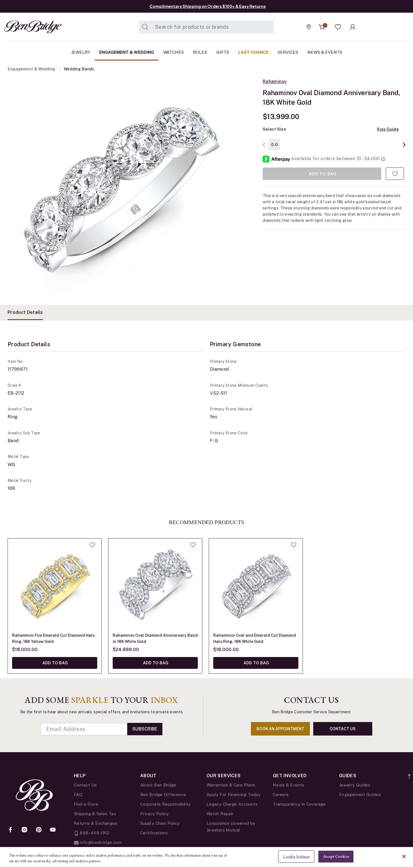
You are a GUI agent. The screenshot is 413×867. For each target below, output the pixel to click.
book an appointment (280, 729)
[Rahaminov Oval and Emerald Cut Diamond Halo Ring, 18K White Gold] (256, 585)
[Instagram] (24, 830)
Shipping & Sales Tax (95, 813)
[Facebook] (10, 830)
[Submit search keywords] (145, 27)
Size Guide (388, 129)
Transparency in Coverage (299, 804)
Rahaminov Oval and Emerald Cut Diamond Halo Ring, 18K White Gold (254, 638)
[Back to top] (409, 774)
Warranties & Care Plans (230, 785)
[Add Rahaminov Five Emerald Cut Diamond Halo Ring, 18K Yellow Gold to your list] (92, 544)
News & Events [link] (324, 52)
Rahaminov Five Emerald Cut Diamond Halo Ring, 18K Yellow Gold (53, 638)
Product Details (25, 312)
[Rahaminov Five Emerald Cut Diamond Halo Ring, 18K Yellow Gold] (54, 585)
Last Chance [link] (253, 52)
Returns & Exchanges (95, 823)
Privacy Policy (154, 813)
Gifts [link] (222, 52)
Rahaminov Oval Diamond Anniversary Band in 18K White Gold (155, 638)
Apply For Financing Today (233, 794)
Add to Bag (54, 663)
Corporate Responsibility (165, 804)
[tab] (25, 312)
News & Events (289, 785)
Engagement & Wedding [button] (126, 52)
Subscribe (144, 729)
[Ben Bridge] (22, 27)
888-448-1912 (94, 832)
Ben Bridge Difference (163, 794)
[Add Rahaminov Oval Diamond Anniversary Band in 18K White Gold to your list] (193, 544)
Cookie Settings (296, 856)
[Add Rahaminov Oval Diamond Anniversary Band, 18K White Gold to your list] (395, 173)
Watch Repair (219, 813)
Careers (281, 794)
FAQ (78, 794)
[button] (338, 27)
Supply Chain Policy (160, 823)
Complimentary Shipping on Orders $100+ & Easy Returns (207, 6)
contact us (343, 729)
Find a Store (86, 804)
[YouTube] (53, 830)
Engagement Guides (360, 794)
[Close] (404, 856)
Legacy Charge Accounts (232, 804)
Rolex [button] (200, 52)
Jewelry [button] (80, 52)
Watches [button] (173, 52)
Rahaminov (275, 82)
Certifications (154, 832)
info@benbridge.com (100, 842)
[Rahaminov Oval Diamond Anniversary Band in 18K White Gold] (155, 585)
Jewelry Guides (354, 785)
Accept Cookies (336, 856)
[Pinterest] (39, 830)
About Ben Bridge (158, 785)
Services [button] (288, 52)
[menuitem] (81, 52)
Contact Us (85, 785)
